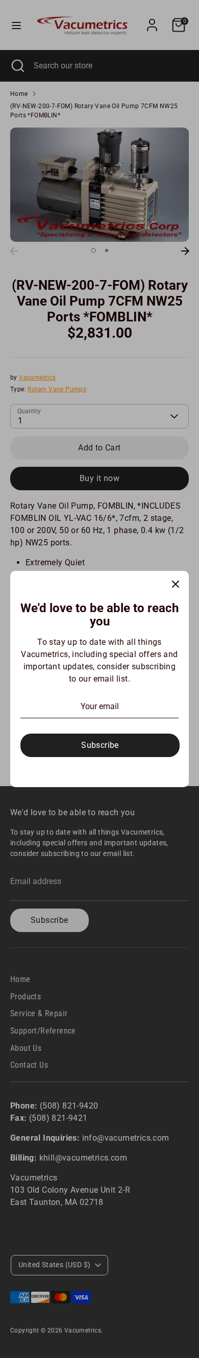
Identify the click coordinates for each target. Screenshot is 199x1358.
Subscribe (100, 745)
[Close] (175, 584)
